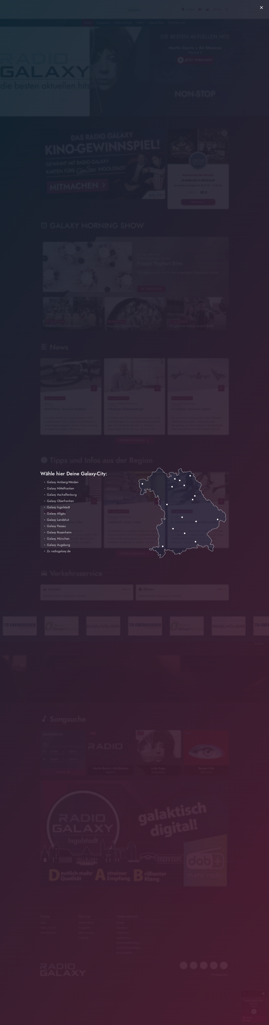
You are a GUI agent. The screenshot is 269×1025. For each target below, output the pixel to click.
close (261, 7)
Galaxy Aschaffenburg (62, 494)
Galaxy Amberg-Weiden (63, 482)
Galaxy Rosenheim (59, 532)
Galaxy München (58, 538)
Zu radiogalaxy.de (59, 551)
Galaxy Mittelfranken (60, 488)
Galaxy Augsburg (58, 545)
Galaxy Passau (56, 526)
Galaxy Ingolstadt (58, 507)
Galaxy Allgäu (56, 513)
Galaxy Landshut (58, 520)
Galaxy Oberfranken (60, 501)
